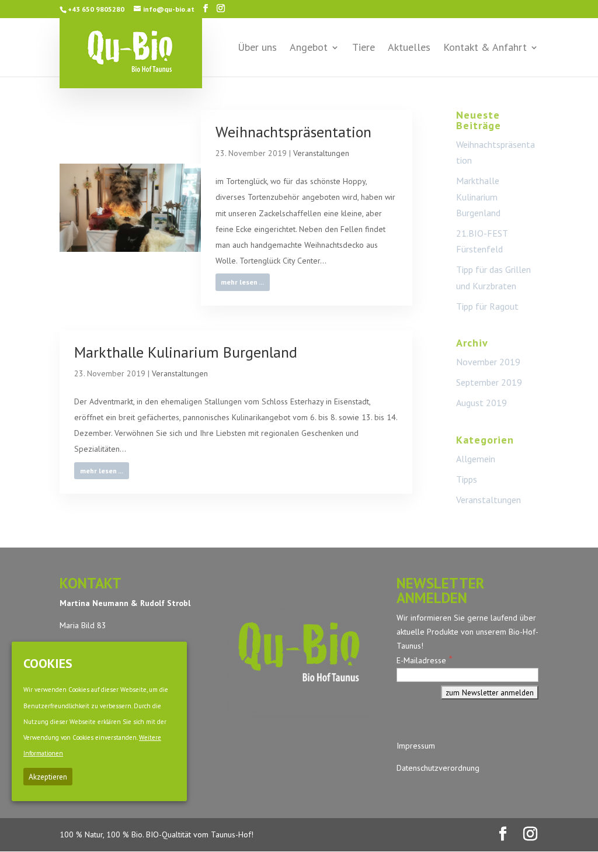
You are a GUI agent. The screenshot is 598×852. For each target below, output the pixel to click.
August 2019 (481, 402)
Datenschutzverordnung (438, 768)
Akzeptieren (48, 776)
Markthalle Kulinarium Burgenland (185, 352)
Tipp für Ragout (487, 306)
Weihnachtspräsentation (293, 131)
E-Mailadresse (425, 660)
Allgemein (475, 459)
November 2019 (488, 362)
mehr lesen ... (242, 282)
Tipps (466, 479)
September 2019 (489, 382)
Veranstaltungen (321, 153)
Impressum (416, 745)
